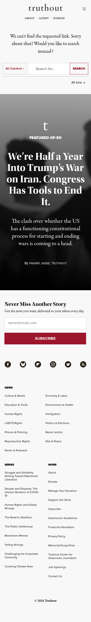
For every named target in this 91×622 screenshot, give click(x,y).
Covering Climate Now (19, 566)
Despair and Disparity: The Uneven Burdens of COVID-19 (22, 492)
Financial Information (61, 527)
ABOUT (30, 18)
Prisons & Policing (16, 432)
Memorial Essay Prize (61, 545)
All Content (14, 68)
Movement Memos (16, 535)
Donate (52, 482)
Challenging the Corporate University (21, 555)
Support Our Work (59, 500)
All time (76, 82)
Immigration (53, 414)
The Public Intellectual (19, 526)
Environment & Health (59, 405)
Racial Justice (54, 432)
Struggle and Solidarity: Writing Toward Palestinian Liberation (21, 475)
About (52, 472)
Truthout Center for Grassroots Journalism (62, 556)
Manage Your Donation (62, 491)
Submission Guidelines (62, 518)
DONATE (59, 18)
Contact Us (55, 576)
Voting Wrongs (14, 545)
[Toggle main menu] (85, 9)
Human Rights (13, 414)
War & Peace (53, 441)
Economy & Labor (56, 396)
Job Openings (57, 567)
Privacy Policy (56, 536)
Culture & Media (15, 396)
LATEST (44, 18)
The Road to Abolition (18, 517)
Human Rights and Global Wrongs (21, 506)
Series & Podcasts (16, 450)
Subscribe (54, 509)
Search (79, 68)
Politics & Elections (58, 423)
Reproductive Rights (17, 441)
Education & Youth (16, 405)
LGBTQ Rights (13, 423)
